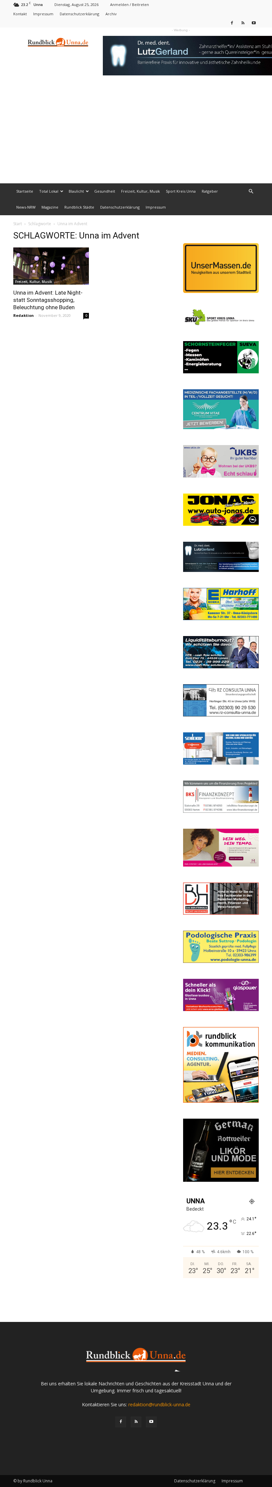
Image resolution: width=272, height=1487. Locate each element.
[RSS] (243, 22)
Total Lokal (48, 191)
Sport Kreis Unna (181, 191)
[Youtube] (254, 22)
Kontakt (20, 13)
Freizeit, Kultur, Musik (140, 191)
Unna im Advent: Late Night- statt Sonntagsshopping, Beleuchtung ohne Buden (48, 300)
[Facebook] (232, 22)
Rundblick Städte (79, 207)
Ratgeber (210, 191)
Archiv (111, 13)
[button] (251, 191)
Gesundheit (104, 191)
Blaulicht (76, 191)
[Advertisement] (136, 133)
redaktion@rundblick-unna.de (159, 1404)
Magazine (49, 207)
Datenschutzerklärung (79, 13)
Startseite (24, 191)
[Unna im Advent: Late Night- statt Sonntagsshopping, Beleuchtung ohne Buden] (51, 266)
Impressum (43, 13)
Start (17, 224)
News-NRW (25, 207)
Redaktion (23, 315)
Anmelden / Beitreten (129, 4)
